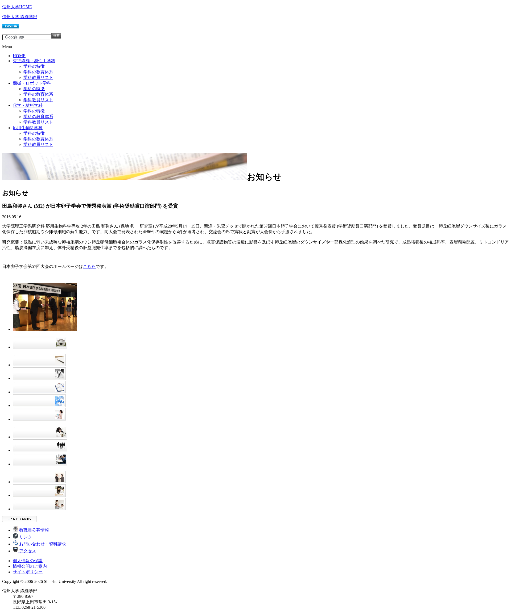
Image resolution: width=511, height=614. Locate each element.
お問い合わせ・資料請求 (42, 544)
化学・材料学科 (28, 105)
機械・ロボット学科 (32, 83)
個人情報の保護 (28, 560)
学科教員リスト (38, 77)
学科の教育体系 (38, 72)
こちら (89, 266)
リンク (25, 537)
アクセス (27, 551)
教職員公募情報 (33, 530)
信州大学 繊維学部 (19, 16)
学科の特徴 (34, 66)
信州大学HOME (17, 7)
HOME (19, 55)
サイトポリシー (28, 572)
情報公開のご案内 (30, 566)
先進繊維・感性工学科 (34, 60)
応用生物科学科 (28, 127)
